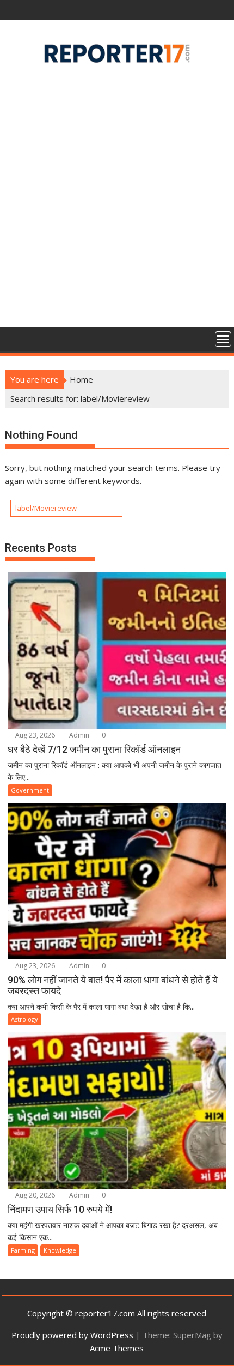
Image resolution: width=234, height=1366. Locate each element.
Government (30, 790)
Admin (78, 735)
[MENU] (223, 339)
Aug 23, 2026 (34, 735)
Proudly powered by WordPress (72, 1334)
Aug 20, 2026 (34, 1195)
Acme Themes (117, 1348)
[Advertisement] (117, 199)
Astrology (24, 1019)
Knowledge (60, 1250)
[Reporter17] (15, 338)
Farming (23, 1250)
